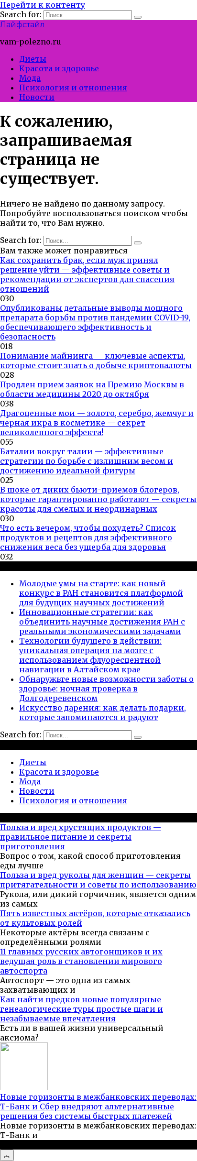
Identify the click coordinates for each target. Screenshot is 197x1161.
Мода (30, 78)
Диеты (32, 59)
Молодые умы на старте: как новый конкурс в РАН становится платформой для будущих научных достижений (101, 593)
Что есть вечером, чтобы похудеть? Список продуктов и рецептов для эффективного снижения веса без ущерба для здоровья (88, 537)
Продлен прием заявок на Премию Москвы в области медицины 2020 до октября (92, 389)
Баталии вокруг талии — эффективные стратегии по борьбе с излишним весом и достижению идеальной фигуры (86, 461)
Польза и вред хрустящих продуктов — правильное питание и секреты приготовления (80, 836)
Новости (37, 97)
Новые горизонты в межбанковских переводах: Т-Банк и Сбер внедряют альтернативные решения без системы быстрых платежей (98, 1106)
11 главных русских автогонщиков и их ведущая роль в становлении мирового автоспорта (81, 961)
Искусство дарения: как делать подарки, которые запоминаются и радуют (102, 712)
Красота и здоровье (59, 68)
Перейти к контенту (42, 5)
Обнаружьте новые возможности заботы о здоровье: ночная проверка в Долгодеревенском (106, 688)
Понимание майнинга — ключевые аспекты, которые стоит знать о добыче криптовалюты (96, 360)
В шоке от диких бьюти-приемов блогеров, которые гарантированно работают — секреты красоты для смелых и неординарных (98, 499)
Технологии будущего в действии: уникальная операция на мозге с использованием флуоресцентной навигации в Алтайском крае (90, 655)
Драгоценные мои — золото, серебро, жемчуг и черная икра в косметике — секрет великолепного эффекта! (97, 422)
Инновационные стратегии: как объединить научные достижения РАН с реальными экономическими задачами (102, 621)
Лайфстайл (22, 24)
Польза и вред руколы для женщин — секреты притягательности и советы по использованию (98, 879)
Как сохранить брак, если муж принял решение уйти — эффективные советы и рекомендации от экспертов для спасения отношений (87, 274)
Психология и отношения (73, 87)
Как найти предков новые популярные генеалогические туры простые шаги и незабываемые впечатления (81, 1009)
